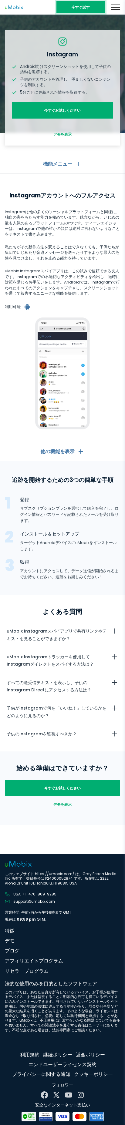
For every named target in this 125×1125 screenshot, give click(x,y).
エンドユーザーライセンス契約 (62, 1064)
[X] (56, 1095)
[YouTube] (68, 1095)
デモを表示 (62, 134)
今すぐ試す (81, 7)
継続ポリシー (57, 1054)
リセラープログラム (27, 971)
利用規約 (29, 1054)
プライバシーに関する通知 (41, 1074)
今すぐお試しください (62, 110)
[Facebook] (44, 1095)
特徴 (10, 930)
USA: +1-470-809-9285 (34, 894)
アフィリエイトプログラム (34, 960)
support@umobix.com (34, 901)
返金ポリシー (90, 1054)
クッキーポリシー (93, 1074)
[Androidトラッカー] (28, 307)
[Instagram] (80, 1095)
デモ (10, 940)
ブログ (12, 950)
